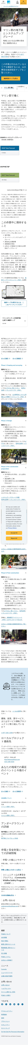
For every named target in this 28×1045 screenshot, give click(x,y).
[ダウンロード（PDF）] (25, 320)
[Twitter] (6, 1004)
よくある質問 (16, 711)
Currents (4, 969)
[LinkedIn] (10, 1004)
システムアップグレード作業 (10, 497)
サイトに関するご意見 (8, 992)
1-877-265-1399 (7, 733)
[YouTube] (14, 1004)
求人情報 (4, 953)
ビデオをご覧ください (12, 388)
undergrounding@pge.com (9, 906)
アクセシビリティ (6, 1011)
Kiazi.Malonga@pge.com (12, 759)
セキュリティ (5, 1025)
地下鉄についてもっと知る (9, 838)
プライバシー (5, 1021)
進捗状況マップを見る (11, 78)
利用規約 (4, 1014)
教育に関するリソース (8, 944)
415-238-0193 (9, 762)
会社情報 (4, 937)
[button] (3, 2)
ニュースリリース (6, 973)
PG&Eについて (5, 934)
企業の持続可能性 (6, 976)
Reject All (14, 538)
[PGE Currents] (22, 1004)
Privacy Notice (12, 528)
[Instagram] (18, 1004)
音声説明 (22, 611)
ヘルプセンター (6, 988)
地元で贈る (4, 941)
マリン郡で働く (9, 88)
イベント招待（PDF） (8, 807)
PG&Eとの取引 (5, 995)
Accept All (14, 533)
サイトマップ (5, 1028)
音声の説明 (19, 443)
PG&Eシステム (5, 957)
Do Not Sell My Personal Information (12, 1032)
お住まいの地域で (6, 960)
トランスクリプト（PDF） (13, 390)
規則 (2, 1018)
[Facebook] (2, 1004)
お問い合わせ (5, 985)
